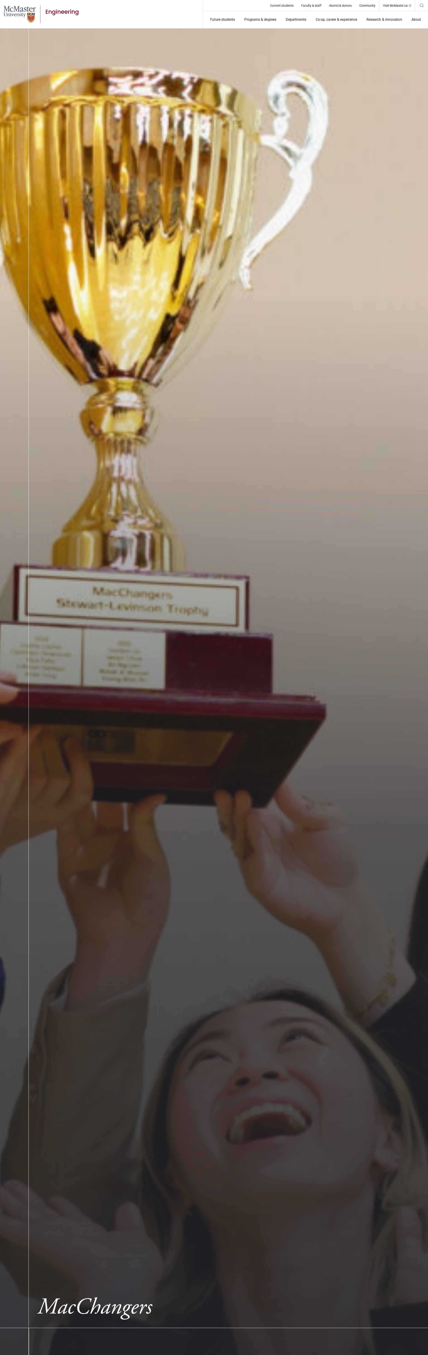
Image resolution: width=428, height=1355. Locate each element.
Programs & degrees (260, 19)
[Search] (421, 5)
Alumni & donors (340, 5)
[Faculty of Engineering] (41, 13)
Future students (222, 19)
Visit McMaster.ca (399, 5)
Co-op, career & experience (336, 19)
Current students (282, 5)
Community (367, 5)
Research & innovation (384, 19)
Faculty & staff (311, 5)
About (416, 19)
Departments (296, 19)
